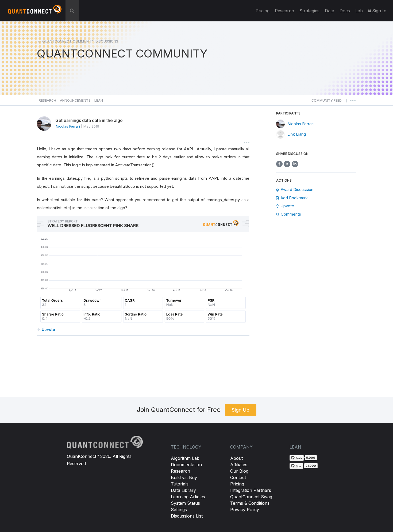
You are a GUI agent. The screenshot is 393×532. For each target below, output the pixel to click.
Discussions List (187, 516)
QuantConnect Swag (251, 496)
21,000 (311, 466)
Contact (238, 477)
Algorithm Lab (185, 458)
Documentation (186, 464)
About (236, 458)
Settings (179, 509)
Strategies (309, 10)
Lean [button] (98, 100)
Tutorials (179, 484)
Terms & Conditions (249, 503)
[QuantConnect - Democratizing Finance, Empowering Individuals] (34, 11)
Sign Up (240, 410)
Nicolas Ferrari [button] (68, 126)
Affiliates (238, 464)
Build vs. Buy (184, 477)
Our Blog (239, 471)
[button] (327, 101)
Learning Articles (188, 496)
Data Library (183, 490)
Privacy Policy (244, 509)
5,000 (310, 458)
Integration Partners (250, 490)
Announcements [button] (75, 100)
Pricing (262, 10)
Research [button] (47, 100)
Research (284, 10)
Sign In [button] (378, 10)
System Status (185, 503)
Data (329, 10)
